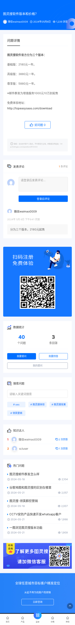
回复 (37, 219)
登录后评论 (43, 198)
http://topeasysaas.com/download (29, 108)
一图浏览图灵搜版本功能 (25, 527)
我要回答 (53, 356)
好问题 (40, 124)
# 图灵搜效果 (59, 404)
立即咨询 (37, 601)
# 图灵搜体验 (37, 404)
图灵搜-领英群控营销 (23, 501)
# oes (16, 404)
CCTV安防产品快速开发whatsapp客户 (35, 514)
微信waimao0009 (18, 21)
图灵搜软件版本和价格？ (20, 14)
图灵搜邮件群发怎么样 (24, 474)
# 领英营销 (16, 413)
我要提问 (21, 356)
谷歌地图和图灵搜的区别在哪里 (30, 487)
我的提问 (37, 365)
